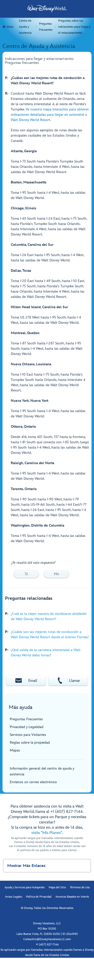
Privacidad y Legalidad (26, 727)
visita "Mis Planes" (46, 832)
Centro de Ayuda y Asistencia (25, 27)
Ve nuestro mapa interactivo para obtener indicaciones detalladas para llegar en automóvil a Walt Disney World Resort (50, 114)
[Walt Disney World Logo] (47, 9)
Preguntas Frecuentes (46, 27)
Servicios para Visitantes (28, 735)
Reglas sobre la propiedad (30, 742)
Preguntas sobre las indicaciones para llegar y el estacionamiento (74, 27)
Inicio (10, 27)
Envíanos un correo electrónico (33, 782)
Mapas (15, 750)
